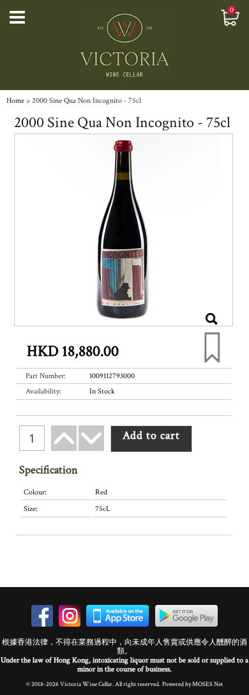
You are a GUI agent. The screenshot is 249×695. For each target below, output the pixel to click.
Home (15, 100)
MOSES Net (207, 684)
